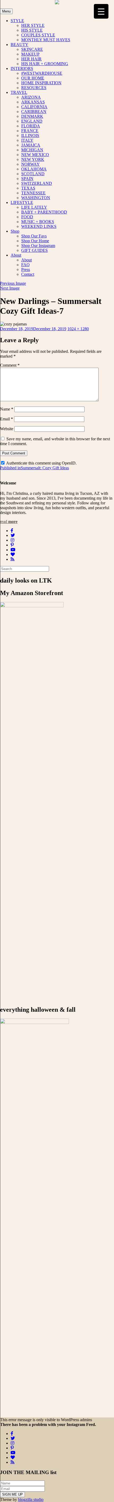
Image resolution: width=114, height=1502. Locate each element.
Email (6, 419)
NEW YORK (32, 159)
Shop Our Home (35, 241)
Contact (27, 274)
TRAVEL (19, 92)
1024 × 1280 (78, 329)
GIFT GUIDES (34, 250)
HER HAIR (31, 59)
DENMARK (32, 116)
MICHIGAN (32, 150)
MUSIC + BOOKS (37, 221)
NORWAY (30, 164)
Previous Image (13, 283)
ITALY (27, 140)
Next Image (10, 288)
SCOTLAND (33, 173)
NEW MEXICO (35, 154)
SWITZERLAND (36, 183)
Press (25, 269)
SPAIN (27, 178)
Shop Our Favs (34, 236)
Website (6, 428)
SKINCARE (32, 49)
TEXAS (28, 188)
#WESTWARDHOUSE (41, 73)
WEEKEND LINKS (38, 226)
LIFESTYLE (22, 202)
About (16, 255)
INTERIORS (22, 68)
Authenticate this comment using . (41, 463)
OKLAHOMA (34, 169)
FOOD (27, 217)
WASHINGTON (35, 197)
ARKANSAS (33, 102)
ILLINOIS (30, 135)
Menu (6, 11)
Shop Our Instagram (38, 245)
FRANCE (29, 130)
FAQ (25, 264)
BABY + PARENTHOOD (44, 212)
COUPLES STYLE (38, 35)
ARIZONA (31, 97)
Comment (10, 365)
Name (6, 409)
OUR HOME (32, 78)
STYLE (17, 20)
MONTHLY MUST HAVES (45, 39)
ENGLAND (31, 121)
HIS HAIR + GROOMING (44, 63)
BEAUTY (19, 44)
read (8, 521)
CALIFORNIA (34, 106)
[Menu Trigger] (101, 11)
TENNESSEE (33, 193)
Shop (15, 231)
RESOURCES (33, 87)
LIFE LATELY (34, 207)
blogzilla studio (30, 1499)
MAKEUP (30, 54)
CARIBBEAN (33, 111)
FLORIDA (30, 126)
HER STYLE (33, 25)
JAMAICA (30, 145)
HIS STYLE (32, 30)
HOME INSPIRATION (41, 83)
